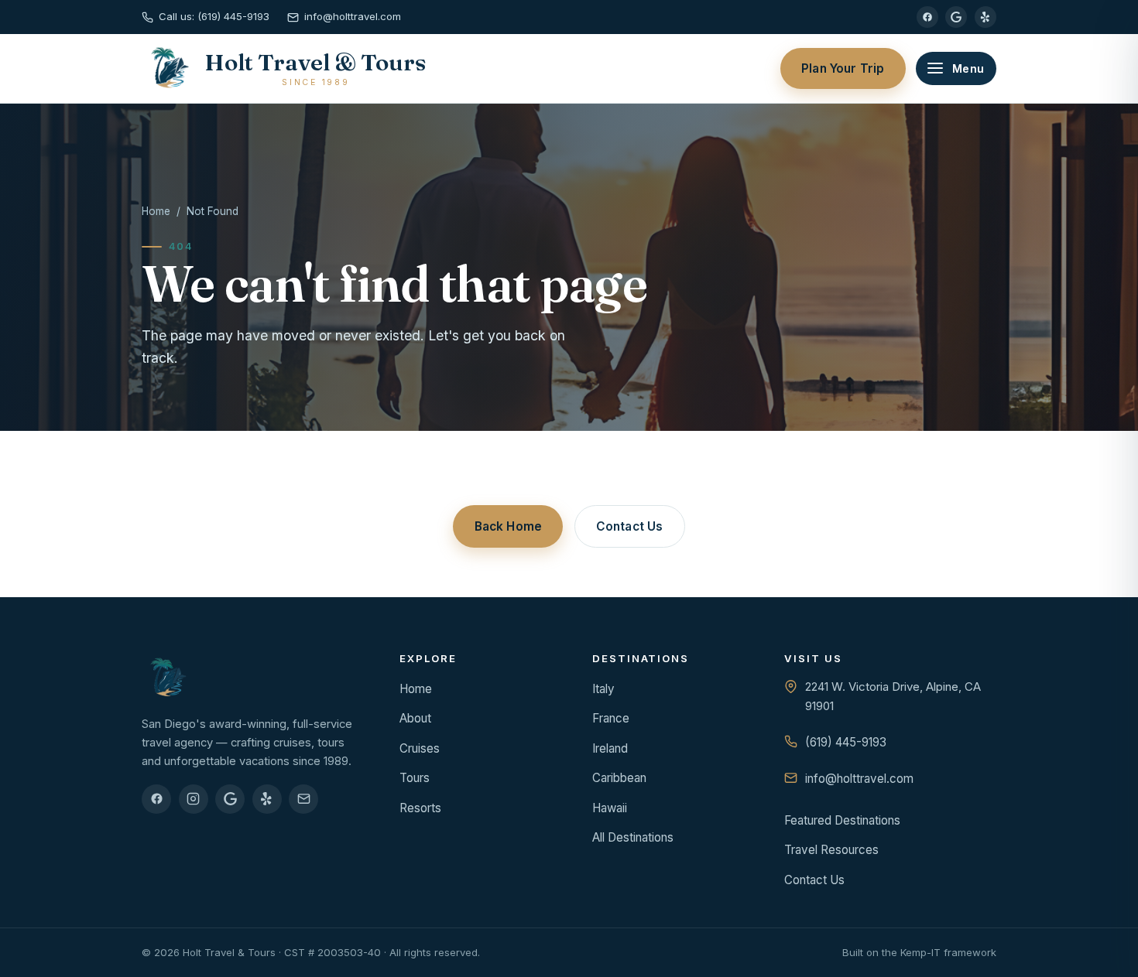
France (610, 718)
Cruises (419, 748)
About (415, 718)
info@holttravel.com (859, 778)
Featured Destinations (842, 820)
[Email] (303, 799)
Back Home (508, 526)
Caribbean (619, 777)
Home (156, 211)
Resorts (420, 808)
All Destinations (633, 837)
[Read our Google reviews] (956, 17)
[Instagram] (193, 799)
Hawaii (609, 808)
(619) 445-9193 (845, 742)
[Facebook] (927, 17)
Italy (603, 689)
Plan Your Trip (842, 68)
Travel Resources (831, 849)
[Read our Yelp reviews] (985, 17)
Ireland (610, 748)
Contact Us (629, 526)
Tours (414, 777)
